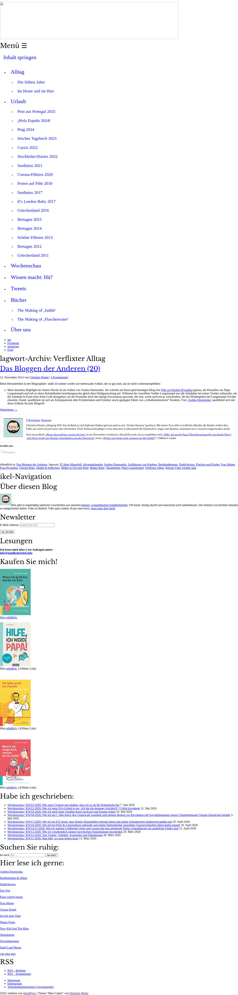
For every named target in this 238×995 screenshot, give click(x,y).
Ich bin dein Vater (10, 916)
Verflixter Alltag (154, 467)
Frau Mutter (228, 464)
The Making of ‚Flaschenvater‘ (43, 319)
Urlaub (18, 101)
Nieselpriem (113, 467)
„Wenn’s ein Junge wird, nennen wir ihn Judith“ (128, 438)
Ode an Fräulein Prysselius (177, 390)
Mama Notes (7, 922)
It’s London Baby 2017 (36, 201)
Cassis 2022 (27, 147)
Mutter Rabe (97, 467)
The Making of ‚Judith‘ (36, 310)
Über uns (21, 329)
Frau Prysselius (9, 467)
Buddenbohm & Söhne (13, 878)
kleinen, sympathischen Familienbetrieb (104, 505)
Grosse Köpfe (8, 909)
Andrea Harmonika (115, 464)
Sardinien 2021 (29, 165)
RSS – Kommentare (19, 973)
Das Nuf (5, 890)
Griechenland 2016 (33, 210)
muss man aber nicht (103, 508)
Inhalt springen (19, 57)
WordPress (29, 993)
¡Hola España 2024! (33, 120)
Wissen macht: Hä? (32, 277)
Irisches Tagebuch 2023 (37, 138)
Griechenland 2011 (33, 255)
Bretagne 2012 (29, 246)
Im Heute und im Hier (35, 91)
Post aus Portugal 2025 (36, 111)
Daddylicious (186, 464)
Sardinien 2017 (29, 192)
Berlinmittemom (167, 464)
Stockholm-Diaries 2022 (37, 156)
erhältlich (11, 668)
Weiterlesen (8, 409)
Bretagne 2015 (29, 219)
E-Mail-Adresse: (10, 524)
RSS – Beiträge (16, 970)
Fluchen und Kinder (207, 464)
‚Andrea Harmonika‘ (199, 400)
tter (9, 339)
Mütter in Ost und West (74, 467)
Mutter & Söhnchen (48, 467)
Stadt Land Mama (10, 947)
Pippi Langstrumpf (133, 467)
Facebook (13, 343)
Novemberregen (9, 941)
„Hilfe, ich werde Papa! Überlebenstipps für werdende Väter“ (197, 434)
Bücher (19, 300)
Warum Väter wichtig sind (180, 467)
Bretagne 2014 (29, 228)
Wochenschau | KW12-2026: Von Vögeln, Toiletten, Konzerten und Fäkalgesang (55, 835)
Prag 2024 (25, 129)
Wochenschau (26, 266)
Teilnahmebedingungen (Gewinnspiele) (30, 986)
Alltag (17, 72)
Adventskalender (92, 464)
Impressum (13, 980)
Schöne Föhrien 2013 (35, 237)
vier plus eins (7, 953)
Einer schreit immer (11, 897)
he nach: (5, 855)
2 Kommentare (59, 377)
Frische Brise (27, 467)
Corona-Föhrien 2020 (35, 174)
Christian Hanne (39, 377)
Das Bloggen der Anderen (31, 464)
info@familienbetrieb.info (16, 553)
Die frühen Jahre (31, 82)
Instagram (13, 346)
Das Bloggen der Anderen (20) (50, 369)
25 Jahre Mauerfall (70, 464)
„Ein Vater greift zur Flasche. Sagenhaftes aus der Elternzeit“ (60, 438)
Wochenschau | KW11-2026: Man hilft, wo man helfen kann (42, 838)
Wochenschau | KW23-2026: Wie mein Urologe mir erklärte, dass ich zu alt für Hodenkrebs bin (63, 805)
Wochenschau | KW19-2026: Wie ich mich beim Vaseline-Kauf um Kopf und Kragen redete (61, 811)
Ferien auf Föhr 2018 (34, 183)
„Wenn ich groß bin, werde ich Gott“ (65, 434)
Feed (10, 349)
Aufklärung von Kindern (142, 464)
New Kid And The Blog (14, 928)
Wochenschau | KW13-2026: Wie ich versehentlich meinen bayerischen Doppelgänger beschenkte (65, 831)
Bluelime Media (79, 993)
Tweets (18, 288)
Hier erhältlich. (8, 617)
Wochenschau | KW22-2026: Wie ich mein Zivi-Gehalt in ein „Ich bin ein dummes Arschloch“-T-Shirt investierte (73, 808)
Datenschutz (14, 983)
